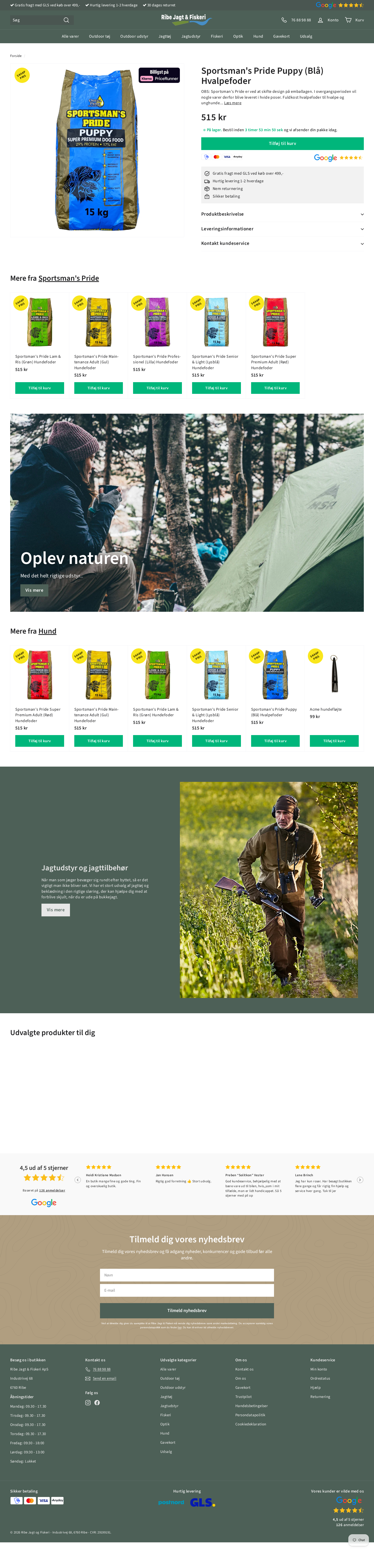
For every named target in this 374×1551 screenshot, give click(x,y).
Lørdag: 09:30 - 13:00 (27, 1452)
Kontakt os (244, 1369)
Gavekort (281, 36)
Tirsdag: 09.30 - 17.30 (27, 1415)
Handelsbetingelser (251, 1406)
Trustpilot (243, 1396)
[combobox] (42, 20)
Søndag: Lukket (23, 1461)
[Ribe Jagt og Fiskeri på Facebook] (97, 1402)
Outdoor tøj (99, 36)
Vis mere (34, 590)
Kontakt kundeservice (225, 243)
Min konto (318, 1369)
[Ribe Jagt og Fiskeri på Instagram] (88, 1402)
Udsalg (306, 36)
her (179, 1327)
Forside (16, 55)
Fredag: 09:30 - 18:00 (27, 1443)
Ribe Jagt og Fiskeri (35, 1532)
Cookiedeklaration (250, 1424)
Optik (238, 36)
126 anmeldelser (52, 1190)
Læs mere (232, 103)
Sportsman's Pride (68, 278)
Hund (258, 36)
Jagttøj (165, 36)
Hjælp (315, 1387)
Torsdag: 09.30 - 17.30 (28, 1434)
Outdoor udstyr (134, 36)
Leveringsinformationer (227, 229)
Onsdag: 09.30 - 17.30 (27, 1424)
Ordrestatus (320, 1378)
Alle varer (70, 36)
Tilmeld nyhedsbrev (187, 1310)
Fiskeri (217, 36)
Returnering (320, 1396)
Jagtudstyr (191, 36)
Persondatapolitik (250, 1415)
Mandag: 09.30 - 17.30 (28, 1406)
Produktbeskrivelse (222, 214)
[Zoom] (97, 150)
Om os (240, 1378)
